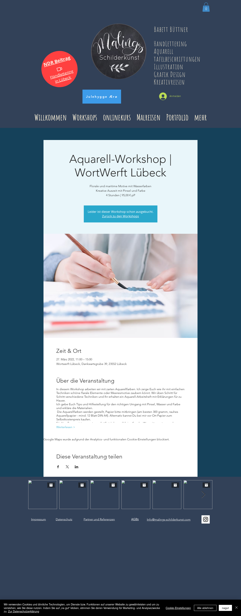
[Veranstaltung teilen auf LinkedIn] (76, 466)
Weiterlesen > (65, 427)
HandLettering (173, 43)
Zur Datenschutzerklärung (23, 611)
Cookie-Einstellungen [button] (178, 608)
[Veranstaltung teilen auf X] (67, 466)
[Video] (59, 69)
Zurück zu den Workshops (120, 216)
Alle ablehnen (205, 608)
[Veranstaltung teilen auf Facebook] (58, 466)
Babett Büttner (171, 29)
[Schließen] (236, 608)
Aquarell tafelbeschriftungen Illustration (177, 59)
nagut (225, 608)
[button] (206, 7)
